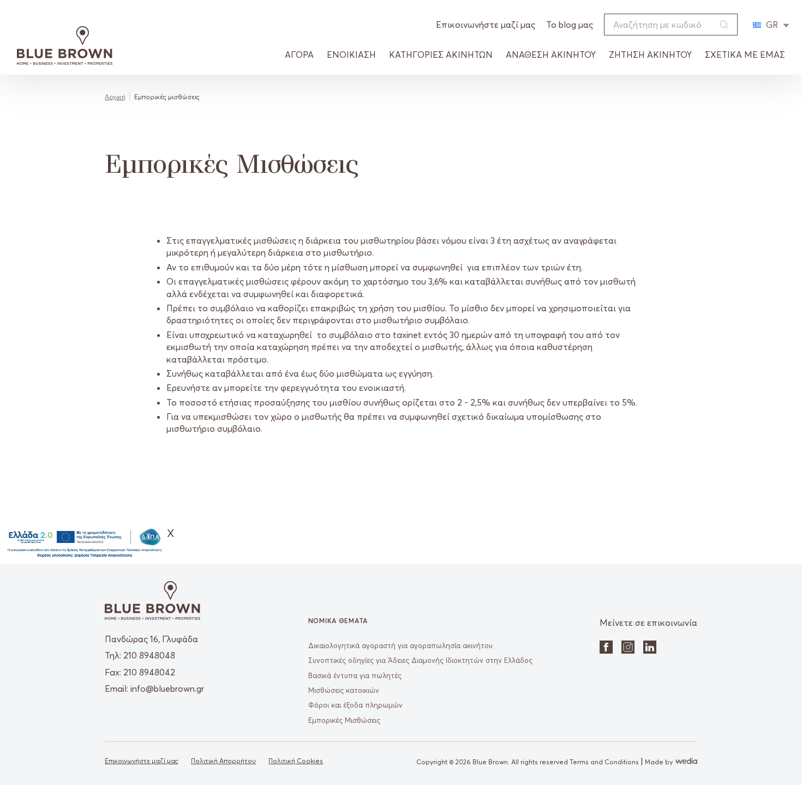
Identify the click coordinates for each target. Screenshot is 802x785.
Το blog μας (569, 24)
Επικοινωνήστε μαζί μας (485, 24)
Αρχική (115, 97)
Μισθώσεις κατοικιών (343, 690)
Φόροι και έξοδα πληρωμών (355, 705)
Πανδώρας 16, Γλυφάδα (151, 638)
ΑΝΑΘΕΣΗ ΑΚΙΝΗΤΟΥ (551, 54)
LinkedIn (649, 647)
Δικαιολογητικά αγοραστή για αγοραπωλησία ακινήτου (400, 645)
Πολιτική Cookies (295, 761)
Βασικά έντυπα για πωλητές (355, 675)
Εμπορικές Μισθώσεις (344, 720)
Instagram (628, 647)
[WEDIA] (685, 762)
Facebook (606, 647)
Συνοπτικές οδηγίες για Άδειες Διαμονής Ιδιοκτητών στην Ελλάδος (420, 660)
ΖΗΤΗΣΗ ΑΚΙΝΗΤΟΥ (650, 54)
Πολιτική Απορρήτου (223, 761)
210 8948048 (149, 655)
